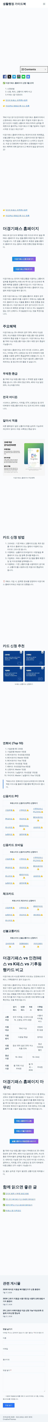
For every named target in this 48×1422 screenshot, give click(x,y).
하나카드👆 (10, 827)
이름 (4, 1338)
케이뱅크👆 (38, 915)
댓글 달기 (7, 1370)
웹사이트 (6, 1359)
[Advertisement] (24, 38)
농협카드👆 (10, 834)
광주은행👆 (24, 834)
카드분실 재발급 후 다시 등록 (17, 106)
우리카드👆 (24, 819)
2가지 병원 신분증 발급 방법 (17, 1193)
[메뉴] (44, 4)
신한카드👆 (24, 810)
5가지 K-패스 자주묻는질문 (16, 100)
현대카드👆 (10, 819)
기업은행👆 (10, 810)
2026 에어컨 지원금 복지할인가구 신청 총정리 (21, 1289)
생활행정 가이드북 (14, 3)
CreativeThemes (9, 1419)
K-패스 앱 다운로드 (13, 1210)
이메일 (5, 1349)
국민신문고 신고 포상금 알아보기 (19, 1205)
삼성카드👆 (38, 827)
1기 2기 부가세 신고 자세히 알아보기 (20, 1199)
